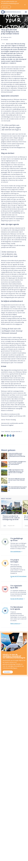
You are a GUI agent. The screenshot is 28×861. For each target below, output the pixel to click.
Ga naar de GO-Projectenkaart (18, 576)
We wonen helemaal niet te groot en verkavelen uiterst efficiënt (17, 487)
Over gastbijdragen (15, 551)
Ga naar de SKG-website (16, 598)
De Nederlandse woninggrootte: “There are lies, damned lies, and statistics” (17, 463)
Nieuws (3, 43)
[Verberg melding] (25, 5)
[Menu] (26, 12)
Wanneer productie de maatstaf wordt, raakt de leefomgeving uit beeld (11, 517)
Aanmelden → (7, 672)
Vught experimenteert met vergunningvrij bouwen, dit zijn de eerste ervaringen (15, 471)
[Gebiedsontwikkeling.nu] (12, 12)
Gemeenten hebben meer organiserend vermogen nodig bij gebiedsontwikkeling (16, 455)
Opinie (4, 525)
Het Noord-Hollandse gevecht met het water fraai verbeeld (16, 479)
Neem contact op (15, 623)
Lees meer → (6, 7)
